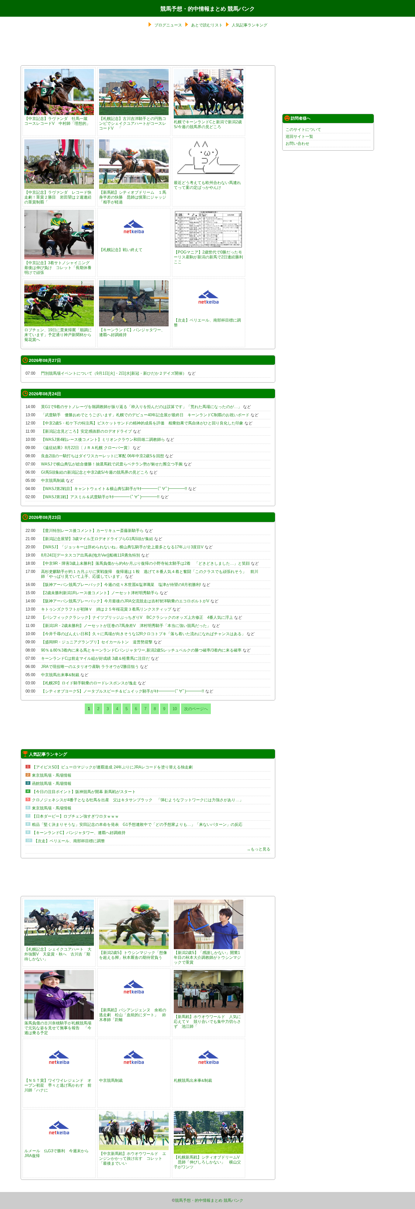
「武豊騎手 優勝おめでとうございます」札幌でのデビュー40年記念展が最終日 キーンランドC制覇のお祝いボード (145, 415)
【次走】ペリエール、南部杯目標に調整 (207, 322)
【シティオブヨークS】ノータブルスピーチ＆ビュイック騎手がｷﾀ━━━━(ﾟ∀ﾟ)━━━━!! (122, 691)
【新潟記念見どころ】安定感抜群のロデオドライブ (86, 431)
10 (175, 709)
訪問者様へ (300, 118)
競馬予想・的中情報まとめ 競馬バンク (207, 9)
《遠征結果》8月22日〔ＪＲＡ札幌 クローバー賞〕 (86, 447)
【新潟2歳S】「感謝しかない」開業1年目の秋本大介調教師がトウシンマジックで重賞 (207, 957)
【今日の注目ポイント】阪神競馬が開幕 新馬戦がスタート (84, 791)
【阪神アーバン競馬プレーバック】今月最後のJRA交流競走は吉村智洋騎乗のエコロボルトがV (125, 601)
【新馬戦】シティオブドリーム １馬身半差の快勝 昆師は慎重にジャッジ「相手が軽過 (132, 197)
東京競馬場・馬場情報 (51, 775)
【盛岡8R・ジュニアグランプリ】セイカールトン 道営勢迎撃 (97, 642)
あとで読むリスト (207, 25)
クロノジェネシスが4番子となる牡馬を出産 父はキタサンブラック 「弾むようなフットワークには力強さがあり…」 (137, 800)
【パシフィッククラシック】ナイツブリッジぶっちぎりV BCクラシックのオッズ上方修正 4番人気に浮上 (137, 617)
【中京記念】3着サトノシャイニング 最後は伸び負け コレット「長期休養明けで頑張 (59, 268)
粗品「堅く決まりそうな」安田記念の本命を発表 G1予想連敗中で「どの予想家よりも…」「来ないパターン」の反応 (137, 824)
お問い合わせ (297, 143)
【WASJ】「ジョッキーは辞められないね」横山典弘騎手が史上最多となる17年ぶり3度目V (122, 547)
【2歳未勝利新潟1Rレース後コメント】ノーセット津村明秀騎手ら (100, 593)
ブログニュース (168, 25)
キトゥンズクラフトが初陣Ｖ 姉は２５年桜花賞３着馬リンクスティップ (106, 609)
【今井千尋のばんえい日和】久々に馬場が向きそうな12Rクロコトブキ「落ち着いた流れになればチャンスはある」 (143, 634)
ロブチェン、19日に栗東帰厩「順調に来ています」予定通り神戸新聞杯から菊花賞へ (58, 335)
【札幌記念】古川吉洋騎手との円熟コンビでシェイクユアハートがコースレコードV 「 (132, 123)
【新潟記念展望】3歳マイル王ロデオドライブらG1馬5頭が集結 (97, 538)
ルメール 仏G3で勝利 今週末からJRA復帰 (56, 1153)
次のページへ (196, 709)
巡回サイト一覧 (299, 136)
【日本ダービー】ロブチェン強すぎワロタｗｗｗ (75, 816)
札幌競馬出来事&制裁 (193, 1080)
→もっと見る (258, 849)
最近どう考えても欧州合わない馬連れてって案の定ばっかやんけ (207, 185)
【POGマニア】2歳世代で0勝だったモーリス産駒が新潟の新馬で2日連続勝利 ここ (210, 257)
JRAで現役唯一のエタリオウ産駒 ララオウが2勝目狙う (90, 666)
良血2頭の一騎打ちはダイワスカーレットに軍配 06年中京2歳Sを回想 (102, 456)
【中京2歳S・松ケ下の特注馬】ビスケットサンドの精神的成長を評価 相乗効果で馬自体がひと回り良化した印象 (142, 423)
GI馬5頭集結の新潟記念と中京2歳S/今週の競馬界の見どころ (94, 472)
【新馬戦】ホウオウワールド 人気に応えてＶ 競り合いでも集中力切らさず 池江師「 (207, 1021)
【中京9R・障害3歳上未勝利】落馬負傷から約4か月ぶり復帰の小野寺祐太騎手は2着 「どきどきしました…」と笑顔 (145, 563)
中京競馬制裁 (53, 480)
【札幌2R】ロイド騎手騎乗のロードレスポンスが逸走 (89, 683)
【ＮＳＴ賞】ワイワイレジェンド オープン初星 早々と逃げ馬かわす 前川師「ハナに (57, 1085)
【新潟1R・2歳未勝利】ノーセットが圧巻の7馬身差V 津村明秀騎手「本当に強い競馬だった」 (126, 625)
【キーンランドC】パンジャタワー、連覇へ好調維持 (132, 332)
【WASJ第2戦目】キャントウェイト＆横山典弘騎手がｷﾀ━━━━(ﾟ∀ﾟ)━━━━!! (114, 488)
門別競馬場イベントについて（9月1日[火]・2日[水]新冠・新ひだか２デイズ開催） (114, 373)
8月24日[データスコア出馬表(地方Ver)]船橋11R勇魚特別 (90, 555)
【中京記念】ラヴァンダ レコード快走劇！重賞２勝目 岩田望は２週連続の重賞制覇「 (57, 197)
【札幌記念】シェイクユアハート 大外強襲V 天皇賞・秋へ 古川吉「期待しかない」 (57, 954)
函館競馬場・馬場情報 (51, 783)
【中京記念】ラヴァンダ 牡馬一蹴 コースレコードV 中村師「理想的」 (57, 121)
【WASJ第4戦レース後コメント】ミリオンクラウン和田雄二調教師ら (103, 439)
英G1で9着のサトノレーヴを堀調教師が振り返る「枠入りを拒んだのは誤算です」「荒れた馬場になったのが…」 (141, 406)
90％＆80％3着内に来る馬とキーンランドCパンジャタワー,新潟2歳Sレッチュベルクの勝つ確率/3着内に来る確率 (141, 650)
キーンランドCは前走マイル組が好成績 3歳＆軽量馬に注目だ (95, 658)
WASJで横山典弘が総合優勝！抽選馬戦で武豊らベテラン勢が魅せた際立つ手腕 (112, 464)
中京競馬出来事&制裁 (60, 675)
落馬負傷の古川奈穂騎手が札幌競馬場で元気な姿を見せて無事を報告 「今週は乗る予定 (57, 1028)
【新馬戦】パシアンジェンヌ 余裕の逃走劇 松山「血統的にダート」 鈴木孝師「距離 (132, 1015)
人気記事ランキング (249, 25)
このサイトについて (303, 129)
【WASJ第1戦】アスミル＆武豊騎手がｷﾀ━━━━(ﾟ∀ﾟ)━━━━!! (100, 497)
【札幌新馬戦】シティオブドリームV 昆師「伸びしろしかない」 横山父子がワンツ (207, 1162)
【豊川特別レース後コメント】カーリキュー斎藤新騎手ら (92, 530)
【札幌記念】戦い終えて (120, 249)
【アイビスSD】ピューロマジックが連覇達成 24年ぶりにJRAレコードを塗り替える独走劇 (112, 767)
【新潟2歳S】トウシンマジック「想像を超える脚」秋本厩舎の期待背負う (133, 955)
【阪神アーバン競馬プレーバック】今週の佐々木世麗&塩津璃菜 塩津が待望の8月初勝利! (121, 584)
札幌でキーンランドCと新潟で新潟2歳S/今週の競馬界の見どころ (208, 124)
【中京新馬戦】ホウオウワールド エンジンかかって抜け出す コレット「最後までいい (132, 1158)
